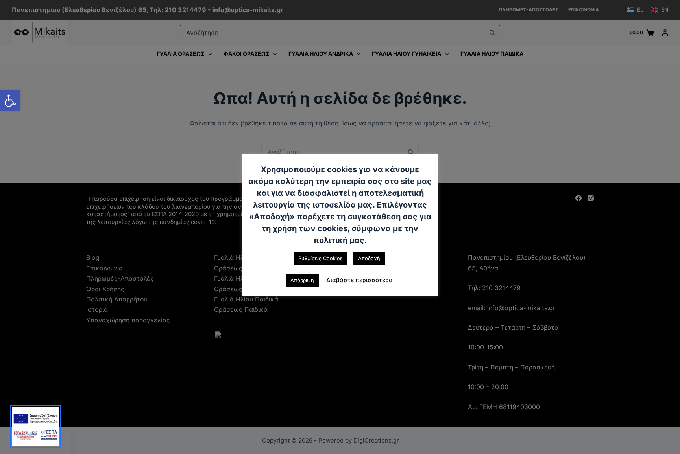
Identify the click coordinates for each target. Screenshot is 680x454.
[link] (10, 100)
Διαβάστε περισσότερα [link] (359, 280)
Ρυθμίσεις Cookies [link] (320, 258)
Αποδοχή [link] (369, 258)
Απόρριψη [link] (302, 280)
